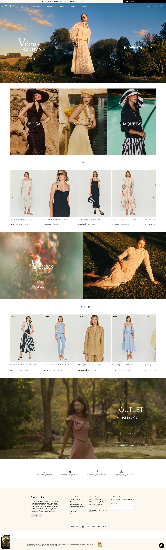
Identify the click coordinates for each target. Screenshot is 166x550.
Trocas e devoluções (77, 506)
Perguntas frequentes (77, 509)
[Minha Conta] (152, 6)
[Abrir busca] (148, 6)
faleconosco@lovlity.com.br (100, 502)
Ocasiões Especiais (67, 6)
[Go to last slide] (40, 1)
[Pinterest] (40, 515)
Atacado (73, 511)
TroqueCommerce (97, 504)
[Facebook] (33, 515)
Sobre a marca (75, 499)
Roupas (50, 6)
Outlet (85, 6)
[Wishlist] (156, 6)
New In (23, 6)
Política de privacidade (77, 501)
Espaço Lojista (131, 1)
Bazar (72, 514)
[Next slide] (83, 1)
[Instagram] (36, 515)
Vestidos (36, 6)
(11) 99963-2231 (96, 499)
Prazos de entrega (76, 504)
